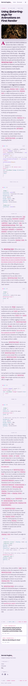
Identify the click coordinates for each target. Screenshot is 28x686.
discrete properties (18, 487)
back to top (23, 680)
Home (14, 2)
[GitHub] (2, 674)
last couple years (5, 466)
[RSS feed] (8, 674)
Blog (2, 668)
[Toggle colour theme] (25, 2)
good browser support (10, 603)
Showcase (19, 2)
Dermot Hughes (7, 655)
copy (24, 146)
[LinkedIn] (5, 674)
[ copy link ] (12, 621)
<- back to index (22, 621)
